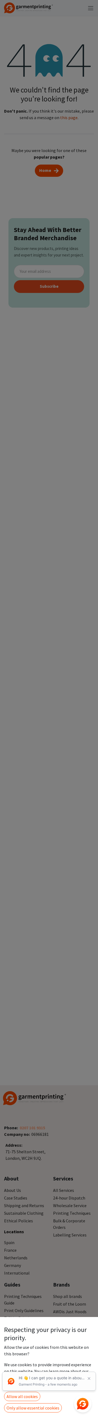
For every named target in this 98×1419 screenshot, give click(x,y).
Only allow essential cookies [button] (33, 1408)
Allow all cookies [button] (22, 1396)
